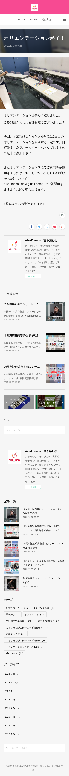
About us (33, 19)
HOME (21, 19)
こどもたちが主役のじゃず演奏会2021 (28, 627)
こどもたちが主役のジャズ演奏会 (25, 640)
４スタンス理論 (43, 608)
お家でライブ (15, 633)
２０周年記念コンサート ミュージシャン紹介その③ (36, 304)
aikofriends (14, 653)
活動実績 (46, 19)
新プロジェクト (17, 608)
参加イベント (34, 614)
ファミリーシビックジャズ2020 (24, 646)
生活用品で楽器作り (19, 620)
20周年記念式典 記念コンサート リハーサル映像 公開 (36, 366)
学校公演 (13, 614)
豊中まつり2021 (48, 620)
